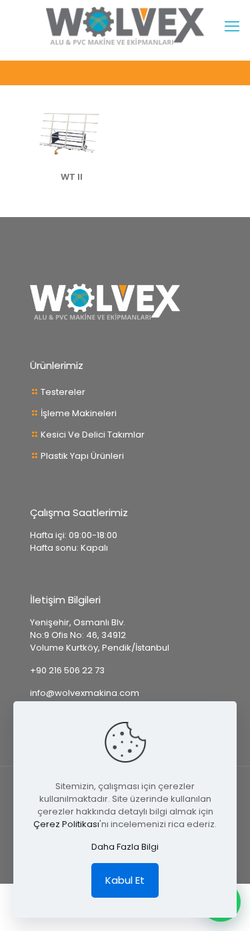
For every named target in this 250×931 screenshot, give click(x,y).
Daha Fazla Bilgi (125, 846)
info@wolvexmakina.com (84, 693)
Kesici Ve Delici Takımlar (93, 434)
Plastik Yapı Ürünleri (82, 456)
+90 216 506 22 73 (67, 670)
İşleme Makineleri (79, 413)
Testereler (63, 392)
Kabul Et (125, 880)
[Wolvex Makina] (125, 27)
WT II (72, 176)
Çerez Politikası (66, 824)
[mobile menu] (232, 26)
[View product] (105, 120)
